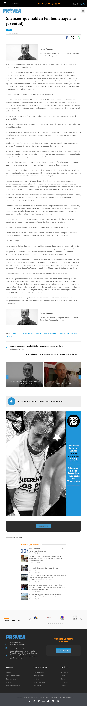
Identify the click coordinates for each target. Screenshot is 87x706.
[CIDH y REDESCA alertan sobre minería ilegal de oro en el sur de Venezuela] (24, 551)
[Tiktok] (52, 4)
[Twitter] (39, 4)
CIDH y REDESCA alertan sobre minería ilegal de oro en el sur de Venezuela (46, 550)
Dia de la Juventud (34, 334)
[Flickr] (56, 4)
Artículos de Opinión (20, 334)
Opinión (9, 29)
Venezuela (10, 337)
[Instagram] (46, 4)
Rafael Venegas (72, 334)
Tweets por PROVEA (14, 537)
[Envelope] (59, 4)
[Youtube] (49, 4)
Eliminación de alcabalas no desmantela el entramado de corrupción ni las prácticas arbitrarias (44, 568)
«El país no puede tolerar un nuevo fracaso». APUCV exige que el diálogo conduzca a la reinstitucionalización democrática (47, 577)
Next (80, 377)
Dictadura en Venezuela (51, 334)
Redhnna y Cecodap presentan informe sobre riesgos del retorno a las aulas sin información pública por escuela (45, 558)
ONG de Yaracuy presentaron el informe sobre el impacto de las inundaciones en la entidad (46, 595)
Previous (7, 377)
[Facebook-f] (42, 4)
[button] (5, 3)
